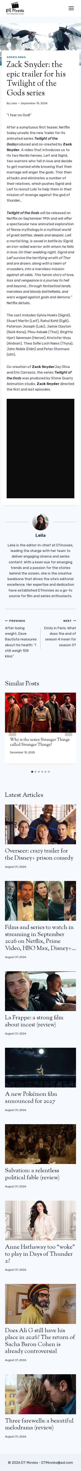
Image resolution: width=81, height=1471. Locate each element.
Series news (16, 57)
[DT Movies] (15, 8)
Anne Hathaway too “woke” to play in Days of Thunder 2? (40, 1254)
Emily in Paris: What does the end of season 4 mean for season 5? (60, 633)
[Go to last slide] (12, 730)
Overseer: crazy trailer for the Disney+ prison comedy (39, 854)
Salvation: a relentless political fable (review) (32, 1174)
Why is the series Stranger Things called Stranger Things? (40, 742)
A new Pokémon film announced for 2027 (31, 1098)
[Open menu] (71, 8)
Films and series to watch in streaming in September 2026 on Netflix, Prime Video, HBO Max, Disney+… (40, 938)
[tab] (32, 772)
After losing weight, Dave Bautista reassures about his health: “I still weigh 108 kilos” (21, 638)
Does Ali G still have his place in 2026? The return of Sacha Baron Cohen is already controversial (40, 1341)
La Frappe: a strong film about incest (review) (34, 1021)
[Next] (68, 730)
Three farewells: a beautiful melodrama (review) (39, 1424)
